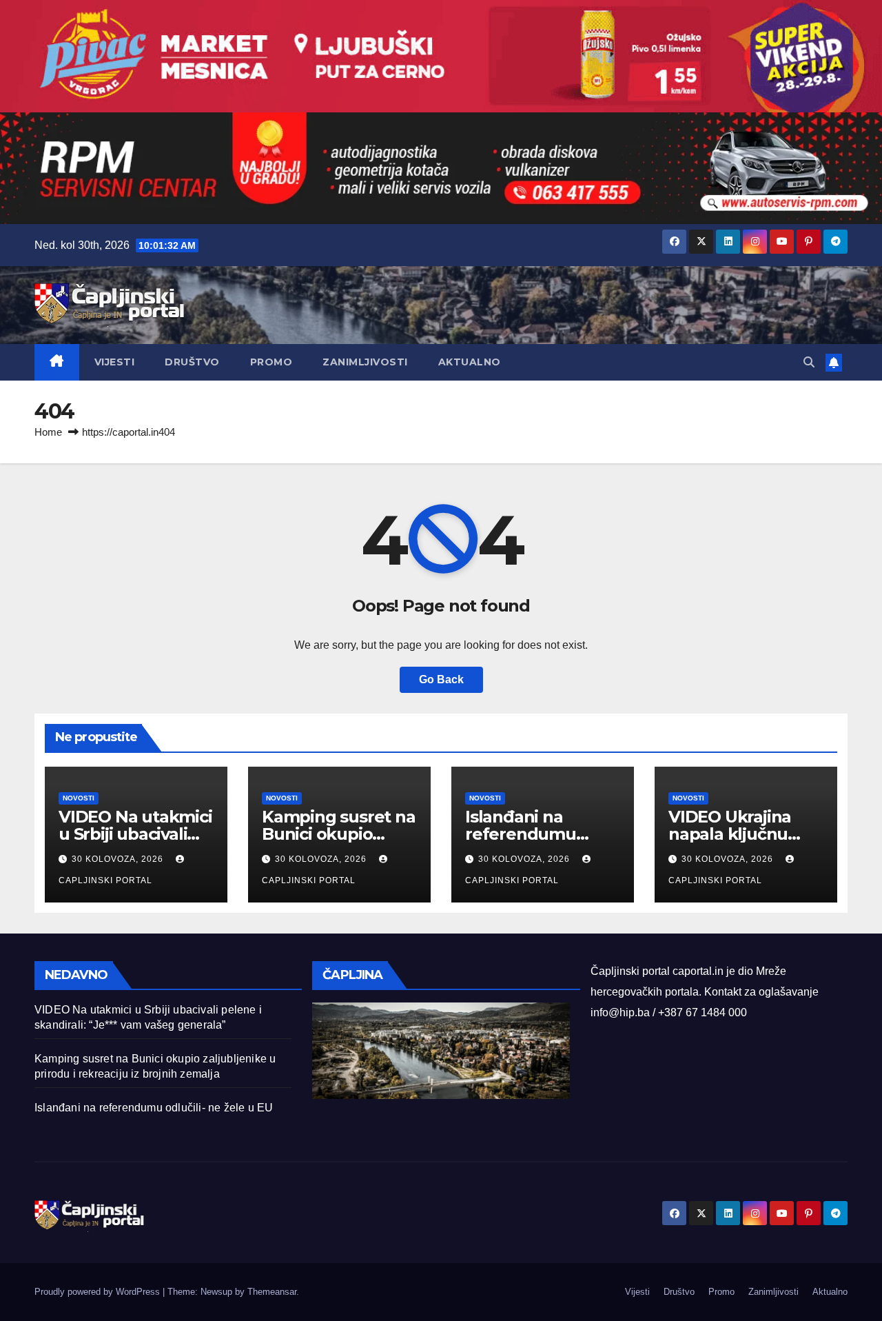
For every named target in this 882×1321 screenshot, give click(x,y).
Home (48, 432)
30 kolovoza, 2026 (119, 859)
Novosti (78, 798)
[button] (808, 362)
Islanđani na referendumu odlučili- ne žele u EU (153, 1107)
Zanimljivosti (365, 362)
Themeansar (271, 1292)
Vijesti (114, 362)
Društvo (192, 362)
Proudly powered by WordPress (98, 1292)
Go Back (441, 679)
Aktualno (469, 362)
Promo (271, 362)
